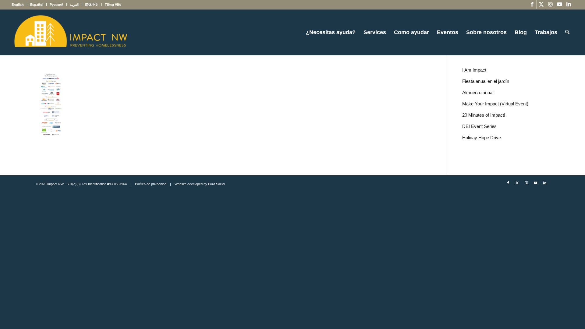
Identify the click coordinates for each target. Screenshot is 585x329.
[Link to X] (541, 4)
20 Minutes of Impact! (483, 115)
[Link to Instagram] (550, 4)
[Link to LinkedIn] (568, 4)
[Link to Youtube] (559, 4)
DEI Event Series (479, 126)
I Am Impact (474, 70)
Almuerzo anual (477, 92)
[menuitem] (19, 4)
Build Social (216, 184)
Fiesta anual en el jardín (485, 81)
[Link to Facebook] (532, 4)
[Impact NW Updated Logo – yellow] (70, 32)
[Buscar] (567, 32)
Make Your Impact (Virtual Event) (495, 103)
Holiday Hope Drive (481, 137)
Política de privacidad (150, 184)
